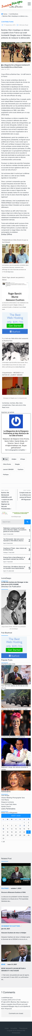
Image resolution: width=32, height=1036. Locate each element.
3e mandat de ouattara (10, 926)
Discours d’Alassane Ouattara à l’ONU (13, 892)
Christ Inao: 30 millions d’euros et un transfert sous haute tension (14, 567)
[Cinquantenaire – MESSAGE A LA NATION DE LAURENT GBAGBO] (15, 386)
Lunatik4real (5, 997)
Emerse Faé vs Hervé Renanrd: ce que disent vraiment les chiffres (14, 558)
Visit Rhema (5, 800)
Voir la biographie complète (15, 450)
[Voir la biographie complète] (26, 450)
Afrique (22, 459)
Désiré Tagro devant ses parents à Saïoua (13, 279)
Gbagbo (17, 464)
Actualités (14, 1028)
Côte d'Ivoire (7, 464)
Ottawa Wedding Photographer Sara (13, 798)
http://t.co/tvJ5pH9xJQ (22, 1006)
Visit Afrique (5, 795)
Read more (10, 271)
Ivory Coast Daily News (8, 804)
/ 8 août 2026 (9, 543)
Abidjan (14, 459)
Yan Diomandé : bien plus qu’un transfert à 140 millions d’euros (13, 540)
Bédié (3, 964)
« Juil (3, 841)
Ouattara (20, 469)
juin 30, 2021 (5, 929)
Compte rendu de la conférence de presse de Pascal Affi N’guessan (25, 495)
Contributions (13, 14)
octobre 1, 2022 (16, 888)
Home (5, 14)
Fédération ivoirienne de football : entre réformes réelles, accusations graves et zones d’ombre (14, 529)
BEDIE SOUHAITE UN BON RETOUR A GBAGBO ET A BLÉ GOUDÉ (13, 969)
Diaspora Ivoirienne (7, 802)
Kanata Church (6, 806)
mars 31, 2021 (12, 964)
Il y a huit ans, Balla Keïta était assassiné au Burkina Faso (15, 340)
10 (3, 829)
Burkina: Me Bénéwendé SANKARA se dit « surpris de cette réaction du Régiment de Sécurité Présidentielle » (7, 500)
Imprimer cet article (7, 412)
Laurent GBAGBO (8, 469)
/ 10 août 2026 (9, 534)
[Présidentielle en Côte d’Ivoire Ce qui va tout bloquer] (15, 257)
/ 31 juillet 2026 (10, 571)
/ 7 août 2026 (11, 552)
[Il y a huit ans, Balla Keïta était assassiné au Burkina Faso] (15, 351)
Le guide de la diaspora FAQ (16, 1030)
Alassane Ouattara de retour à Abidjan (13, 933)
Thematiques (23, 1028)
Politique (6, 474)
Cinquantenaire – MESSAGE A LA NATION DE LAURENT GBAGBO (12, 374)
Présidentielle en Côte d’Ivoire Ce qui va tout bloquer (15, 241)
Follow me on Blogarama (9, 812)
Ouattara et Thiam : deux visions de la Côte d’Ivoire (14, 549)
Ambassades (16, 1033)
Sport (4, 534)
